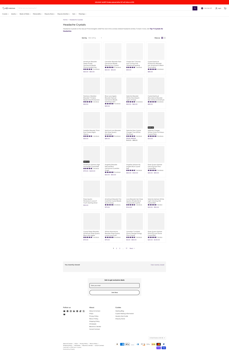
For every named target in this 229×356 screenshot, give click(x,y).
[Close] (136, 168)
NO (126, 185)
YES (126, 178)
